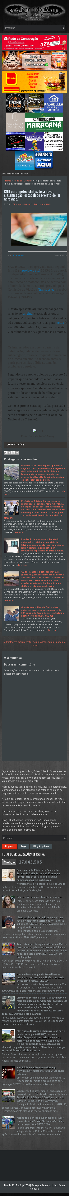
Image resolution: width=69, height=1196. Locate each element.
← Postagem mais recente (17, 642)
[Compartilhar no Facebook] (17, 453)
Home (8, 180)
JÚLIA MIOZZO (18, 255)
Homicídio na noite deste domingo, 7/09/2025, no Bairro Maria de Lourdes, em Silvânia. (40, 1071)
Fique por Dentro (22, 180)
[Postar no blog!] (9, 453)
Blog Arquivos (41, 846)
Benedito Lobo (49, 1185)
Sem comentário (42, 204)
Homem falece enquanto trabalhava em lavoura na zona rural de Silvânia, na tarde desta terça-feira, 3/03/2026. (40, 977)
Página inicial (35, 643)
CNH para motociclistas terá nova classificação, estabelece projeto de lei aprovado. (32, 195)
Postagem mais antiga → (52, 642)
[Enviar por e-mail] (6, 453)
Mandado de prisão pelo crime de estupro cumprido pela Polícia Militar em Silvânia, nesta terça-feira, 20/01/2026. (40, 1121)
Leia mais (18, 532)
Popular (9, 846)
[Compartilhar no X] (13, 453)
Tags (23, 846)
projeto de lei (31, 270)
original (28, 313)
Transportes (46, 289)
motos (60, 322)
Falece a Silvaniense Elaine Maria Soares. (40, 897)
